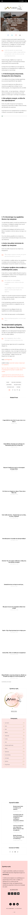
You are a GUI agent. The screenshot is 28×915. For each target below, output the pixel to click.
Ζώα (6, 742)
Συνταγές (7, 758)
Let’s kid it (7, 723)
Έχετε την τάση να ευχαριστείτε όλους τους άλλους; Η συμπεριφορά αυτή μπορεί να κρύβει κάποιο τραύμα (14, 369)
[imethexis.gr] (14, 7)
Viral (6, 729)
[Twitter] (12, 35)
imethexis (11, 908)
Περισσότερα (14, 711)
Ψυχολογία (7, 764)
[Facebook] (8, 35)
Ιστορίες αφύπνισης (9, 745)
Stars (14, 15)
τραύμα (18, 387)
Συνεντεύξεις (7, 755)
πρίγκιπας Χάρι (10, 387)
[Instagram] (14, 904)
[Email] (20, 35)
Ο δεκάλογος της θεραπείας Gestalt (14, 797)
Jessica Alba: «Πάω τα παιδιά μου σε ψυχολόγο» (14, 652)
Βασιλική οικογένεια (16, 382)
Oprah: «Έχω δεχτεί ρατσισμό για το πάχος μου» (14, 630)
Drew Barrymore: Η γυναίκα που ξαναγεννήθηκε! (14, 538)
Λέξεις (6, 748)
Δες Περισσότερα (14, 889)
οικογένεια (9, 384)
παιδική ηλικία (17, 384)
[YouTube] (17, 904)
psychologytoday (8, 359)
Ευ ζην (6, 739)
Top (14, 912)
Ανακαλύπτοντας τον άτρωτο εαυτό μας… (14, 584)
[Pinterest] (16, 35)
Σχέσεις (6, 761)
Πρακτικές (7, 751)
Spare (7, 382)
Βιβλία (6, 732)
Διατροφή (7, 735)
